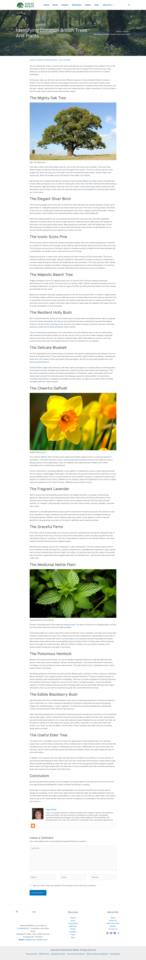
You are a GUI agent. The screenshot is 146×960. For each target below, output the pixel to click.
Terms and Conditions (76, 954)
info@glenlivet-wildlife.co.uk (35, 940)
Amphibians (73, 923)
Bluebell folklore (36, 367)
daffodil (44, 457)
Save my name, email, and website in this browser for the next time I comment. (64, 885)
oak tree (62, 167)
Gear (73, 937)
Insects (73, 918)
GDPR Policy (44, 954)
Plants (73, 929)
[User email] (33, 826)
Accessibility (115, 954)
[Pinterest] (107, 933)
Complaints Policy (58, 954)
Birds (73, 920)
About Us (113, 920)
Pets (73, 935)
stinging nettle (69, 625)
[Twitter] (118, 933)
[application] (112, 5)
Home (113, 918)
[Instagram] (115, 933)
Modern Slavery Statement (97, 954)
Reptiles (73, 932)
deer (82, 184)
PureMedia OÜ (23, 928)
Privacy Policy (31, 954)
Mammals (73, 926)
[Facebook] (111, 933)
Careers (113, 926)
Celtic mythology (51, 324)
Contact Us (112, 929)
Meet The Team (113, 923)
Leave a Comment (37, 60)
